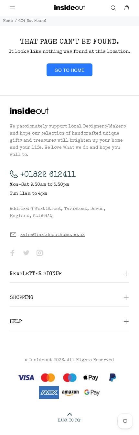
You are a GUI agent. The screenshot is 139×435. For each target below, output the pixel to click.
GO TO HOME (69, 70)
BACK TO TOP (69, 421)
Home (8, 21)
